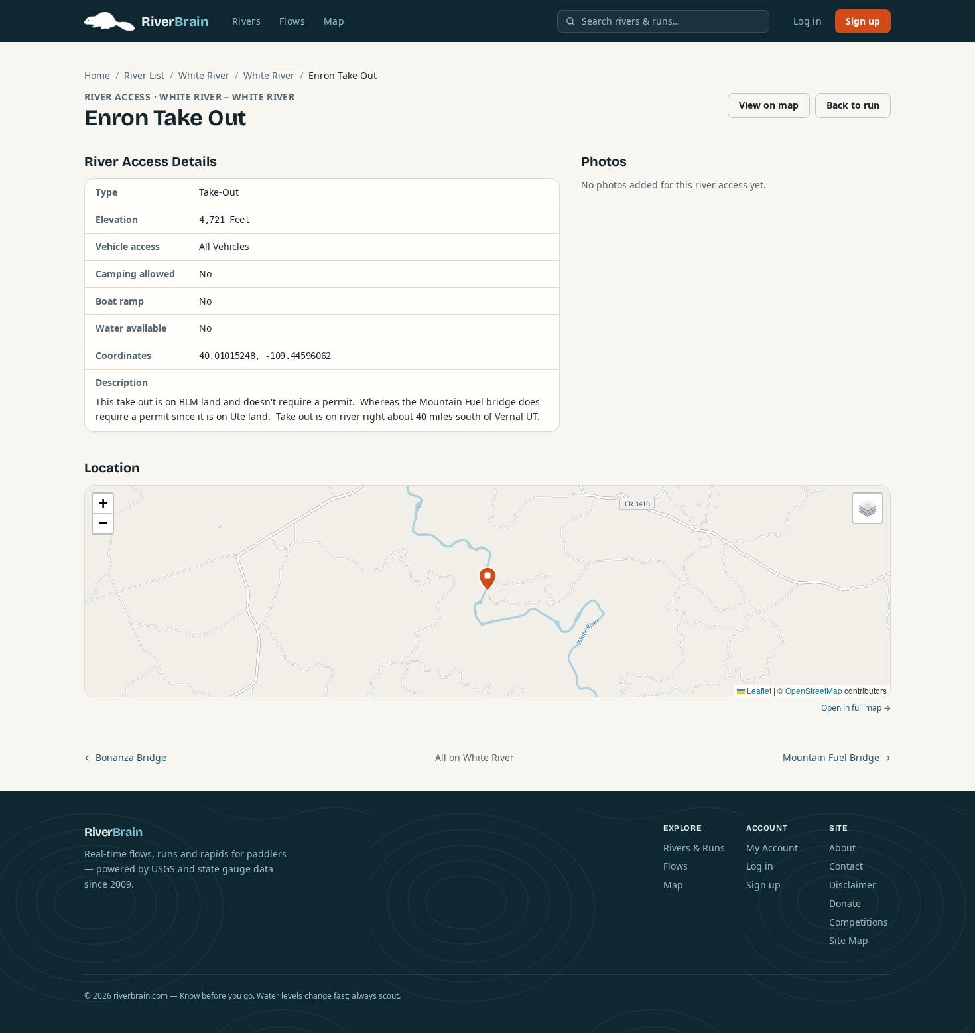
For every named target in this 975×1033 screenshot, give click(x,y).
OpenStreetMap (813, 690)
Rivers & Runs (694, 847)
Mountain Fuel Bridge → (837, 757)
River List (144, 75)
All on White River (474, 757)
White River (203, 75)
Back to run (852, 105)
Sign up (863, 21)
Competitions (858, 922)
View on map (769, 105)
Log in (807, 21)
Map (334, 21)
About (842, 847)
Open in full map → (856, 707)
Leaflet (758, 690)
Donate (845, 903)
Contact (846, 866)
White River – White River (226, 96)
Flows (292, 21)
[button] (487, 579)
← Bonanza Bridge (125, 757)
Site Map (848, 940)
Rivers (246, 21)
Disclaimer (852, 884)
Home (97, 75)
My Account (772, 847)
